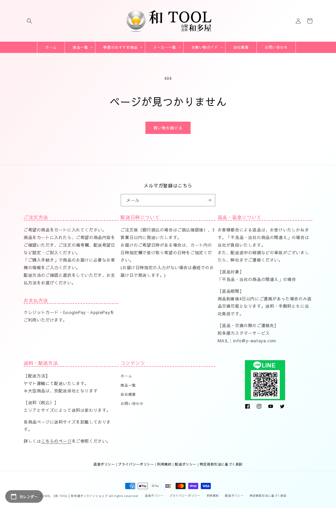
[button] (29, 21)
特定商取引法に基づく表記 (221, 464)
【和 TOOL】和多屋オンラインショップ (80, 496)
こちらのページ (56, 441)
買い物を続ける (168, 128)
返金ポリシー (104, 464)
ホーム (126, 376)
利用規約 (164, 464)
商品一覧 (128, 385)
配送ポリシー (185, 464)
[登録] (209, 200)
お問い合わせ (132, 403)
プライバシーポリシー (136, 464)
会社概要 (128, 394)
